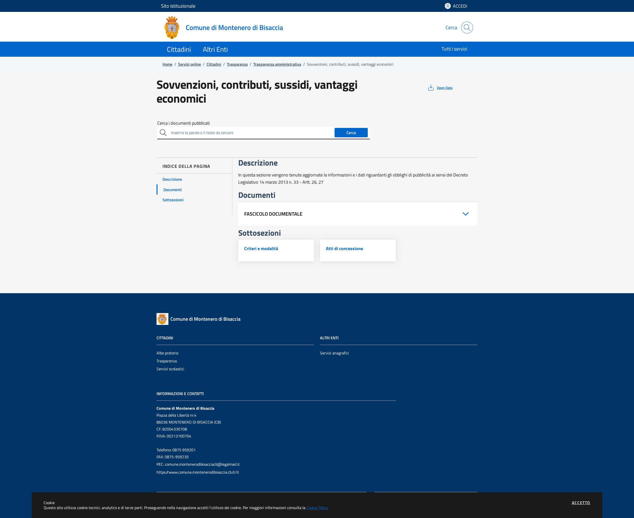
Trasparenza (167, 361)
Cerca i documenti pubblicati (183, 123)
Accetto (581, 503)
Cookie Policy (317, 508)
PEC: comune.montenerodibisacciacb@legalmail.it (198, 464)
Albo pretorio (167, 353)
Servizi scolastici (170, 369)
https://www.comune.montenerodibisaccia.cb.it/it (198, 472)
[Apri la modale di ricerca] (467, 27)
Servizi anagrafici (334, 353)
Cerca (351, 133)
